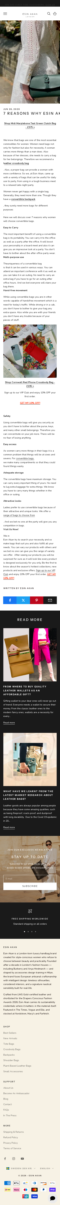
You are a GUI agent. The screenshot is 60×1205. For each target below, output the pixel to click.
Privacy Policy (10, 1143)
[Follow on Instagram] (13, 1158)
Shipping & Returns (13, 1132)
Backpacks (9, 1054)
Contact (7, 1104)
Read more (9, 722)
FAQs (6, 1109)
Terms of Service (12, 1148)
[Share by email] (50, 600)
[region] (30, 917)
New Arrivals (10, 1038)
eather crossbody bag (16, 163)
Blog (5, 1098)
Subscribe (30, 886)
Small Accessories (13, 1071)
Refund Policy (10, 1137)
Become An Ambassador (16, 1093)
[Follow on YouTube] (22, 1158)
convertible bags (25, 458)
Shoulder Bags (11, 1060)
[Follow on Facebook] (5, 1158)
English (45, 1168)
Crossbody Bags (11, 1049)
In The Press (9, 1115)
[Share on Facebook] (9, 600)
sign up (50, 3)
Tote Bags (8, 1043)
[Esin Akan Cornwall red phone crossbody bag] (30, 350)
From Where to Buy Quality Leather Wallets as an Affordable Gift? (25, 690)
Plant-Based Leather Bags (17, 1065)
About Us (8, 1088)
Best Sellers (9, 1032)
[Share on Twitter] (23, 600)
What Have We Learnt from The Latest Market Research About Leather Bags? (28, 795)
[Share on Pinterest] (36, 600)
